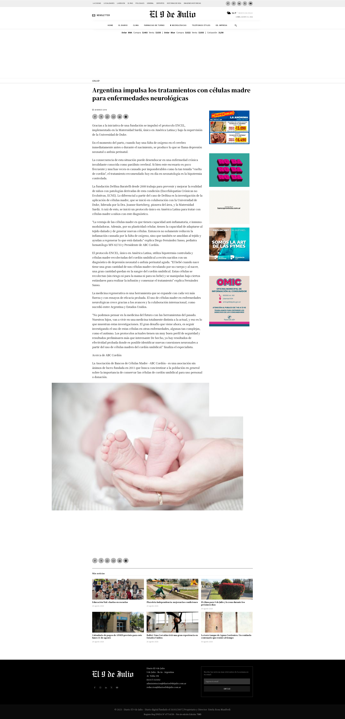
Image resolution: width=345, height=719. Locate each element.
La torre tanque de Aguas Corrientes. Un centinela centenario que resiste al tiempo (226, 636)
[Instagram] (233, 3)
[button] (235, 25)
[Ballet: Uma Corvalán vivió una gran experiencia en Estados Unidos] (172, 622)
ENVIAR (227, 689)
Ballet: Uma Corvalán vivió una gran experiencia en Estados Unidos (172, 636)
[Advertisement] (172, 59)
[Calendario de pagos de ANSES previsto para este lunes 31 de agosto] (118, 622)
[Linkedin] (239, 3)
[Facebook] (228, 3)
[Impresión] (119, 116)
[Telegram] (126, 116)
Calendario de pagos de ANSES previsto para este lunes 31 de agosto (117, 636)
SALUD (95, 80)
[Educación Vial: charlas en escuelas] (118, 589)
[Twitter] (245, 3)
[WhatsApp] (107, 116)
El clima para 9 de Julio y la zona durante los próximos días (223, 603)
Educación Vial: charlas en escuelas (110, 602)
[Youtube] (250, 3)
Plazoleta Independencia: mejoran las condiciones (172, 602)
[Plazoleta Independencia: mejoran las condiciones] (172, 589)
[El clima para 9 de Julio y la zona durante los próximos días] (227, 589)
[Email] (113, 116)
